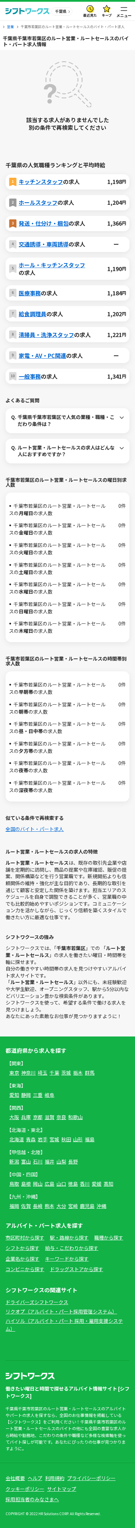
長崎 (38, 1205)
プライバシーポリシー (91, 1478)
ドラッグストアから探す (76, 1269)
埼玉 (42, 1072)
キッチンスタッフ (41, 181)
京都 (38, 1117)
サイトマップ (61, 1488)
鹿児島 (87, 1205)
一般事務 (30, 376)
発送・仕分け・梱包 (44, 223)
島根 (26, 1183)
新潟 (14, 1161)
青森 (31, 1139)
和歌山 (75, 1117)
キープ (107, 15)
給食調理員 (32, 314)
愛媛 (96, 1183)
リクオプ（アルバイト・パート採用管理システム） (61, 1311)
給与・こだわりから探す (71, 1247)
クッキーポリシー (25, 1488)
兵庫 (26, 1117)
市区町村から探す (25, 1237)
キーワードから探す (67, 1258)
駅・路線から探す (69, 1237)
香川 (85, 1183)
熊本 (49, 1205)
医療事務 (30, 293)
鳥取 (14, 1183)
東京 (14, 1072)
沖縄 (101, 1205)
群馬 (89, 1072)
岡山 (38, 1183)
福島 (89, 1139)
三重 (38, 1094)
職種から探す (108, 1237)
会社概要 (15, 1478)
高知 (108, 1183)
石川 (38, 1161)
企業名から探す (22, 1258)
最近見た (90, 15)
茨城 (66, 1072)
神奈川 (28, 1072)
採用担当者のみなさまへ (32, 1499)
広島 (49, 1183)
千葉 (54, 1072)
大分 (61, 1205)
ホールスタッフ (38, 202)
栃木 (78, 1072)
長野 (73, 1161)
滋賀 (49, 1117)
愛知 (14, 1094)
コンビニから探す (25, 1269)
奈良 (61, 1117)
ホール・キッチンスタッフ (52, 265)
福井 (49, 1161)
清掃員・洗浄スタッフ (46, 334)
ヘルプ (35, 1478)
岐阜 (49, 1094)
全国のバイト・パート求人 (35, 828)
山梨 (61, 1161)
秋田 (66, 1139)
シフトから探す (22, 1247)
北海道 (16, 1139)
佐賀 (26, 1205)
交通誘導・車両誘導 (44, 244)
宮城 (54, 1139)
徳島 (73, 1183)
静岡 (26, 1094)
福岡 (14, 1205)
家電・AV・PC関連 (42, 355)
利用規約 (54, 1478)
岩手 (42, 1139)
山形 (78, 1139)
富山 (26, 1161)
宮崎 (73, 1205)
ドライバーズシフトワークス (37, 1302)
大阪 (14, 1117)
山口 (61, 1183)
